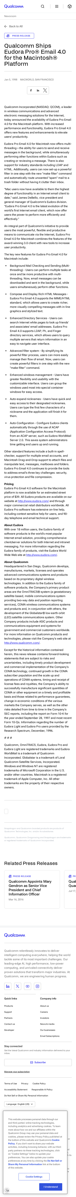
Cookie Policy (39, 1083)
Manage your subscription (17, 1071)
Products (8, 1006)
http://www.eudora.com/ (33, 501)
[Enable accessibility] (7, 1190)
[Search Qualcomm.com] (43, 6)
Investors (44, 1018)
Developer (9, 1030)
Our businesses (47, 1030)
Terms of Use (10, 1083)
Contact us (9, 1024)
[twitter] (45, 90)
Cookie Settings (34, 1176)
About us (44, 1006)
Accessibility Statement (15, 1089)
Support (8, 1012)
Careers (44, 1012)
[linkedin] (38, 90)
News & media (47, 1024)
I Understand (51, 1186)
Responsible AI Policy (42, 1089)
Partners (8, 1018)
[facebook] (30, 90)
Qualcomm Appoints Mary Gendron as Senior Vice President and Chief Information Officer (30, 887)
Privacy (24, 1083)
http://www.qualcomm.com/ (22, 642)
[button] (26, 1095)
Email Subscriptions (49, 1036)
